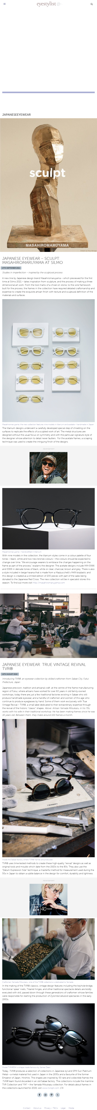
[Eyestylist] (48, 2)
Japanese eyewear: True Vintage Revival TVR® (44, 666)
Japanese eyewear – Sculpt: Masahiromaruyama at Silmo (32, 260)
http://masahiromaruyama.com (49, 582)
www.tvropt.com (50, 1088)
